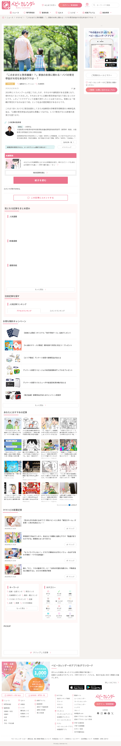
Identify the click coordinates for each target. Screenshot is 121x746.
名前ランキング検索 (63, 698)
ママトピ (19, 17)
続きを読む (40, 180)
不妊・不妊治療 (9, 723)
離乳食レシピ (24, 710)
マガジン (60, 704)
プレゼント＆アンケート (63, 714)
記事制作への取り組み (14, 695)
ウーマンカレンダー (80, 701)
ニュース (15, 12)
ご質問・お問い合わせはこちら (101, 89)
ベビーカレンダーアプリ (63, 726)
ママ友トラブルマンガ (17, 599)
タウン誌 (60, 707)
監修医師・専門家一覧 (38, 695)
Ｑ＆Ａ (60, 12)
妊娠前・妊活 (8, 711)
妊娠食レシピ (24, 713)
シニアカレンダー (80, 704)
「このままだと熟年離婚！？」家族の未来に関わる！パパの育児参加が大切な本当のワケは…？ (60, 17)
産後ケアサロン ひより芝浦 (81, 719)
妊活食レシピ (24, 716)
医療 (17, 603)
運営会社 (30, 739)
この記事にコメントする (42, 197)
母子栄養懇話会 (79, 732)
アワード (60, 701)
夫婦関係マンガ (15, 595)
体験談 (22, 704)
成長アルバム (90, 12)
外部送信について (57, 739)
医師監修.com (78, 713)
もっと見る (39, 289)
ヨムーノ (77, 710)
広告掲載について (86, 739)
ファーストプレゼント (63, 720)
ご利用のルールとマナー (101, 75)
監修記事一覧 (67, 142)
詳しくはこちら (111, 682)
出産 (10, 603)
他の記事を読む (39, 172)
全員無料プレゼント (63, 717)
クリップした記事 (40, 652)
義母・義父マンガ (30, 595)
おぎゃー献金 (78, 729)
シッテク (77, 707)
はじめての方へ (50, 5)
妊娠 (30, 599)
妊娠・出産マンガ (15, 591)
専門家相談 (30, 12)
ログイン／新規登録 (70, 5)
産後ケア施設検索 (42, 707)
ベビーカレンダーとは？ (19, 739)
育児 (5, 720)
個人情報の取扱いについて (42, 739)
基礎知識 (45, 12)
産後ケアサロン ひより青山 (81, 716)
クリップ (67, 147)
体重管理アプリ (62, 729)
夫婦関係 (41, 84)
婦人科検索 (40, 713)
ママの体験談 (27, 603)
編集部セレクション (26, 84)
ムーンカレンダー (80, 698)
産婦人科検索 (41, 710)
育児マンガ (30, 591)
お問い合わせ (104, 739)
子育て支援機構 (79, 726)
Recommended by (62, 505)
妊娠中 (6, 714)
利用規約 (96, 739)
